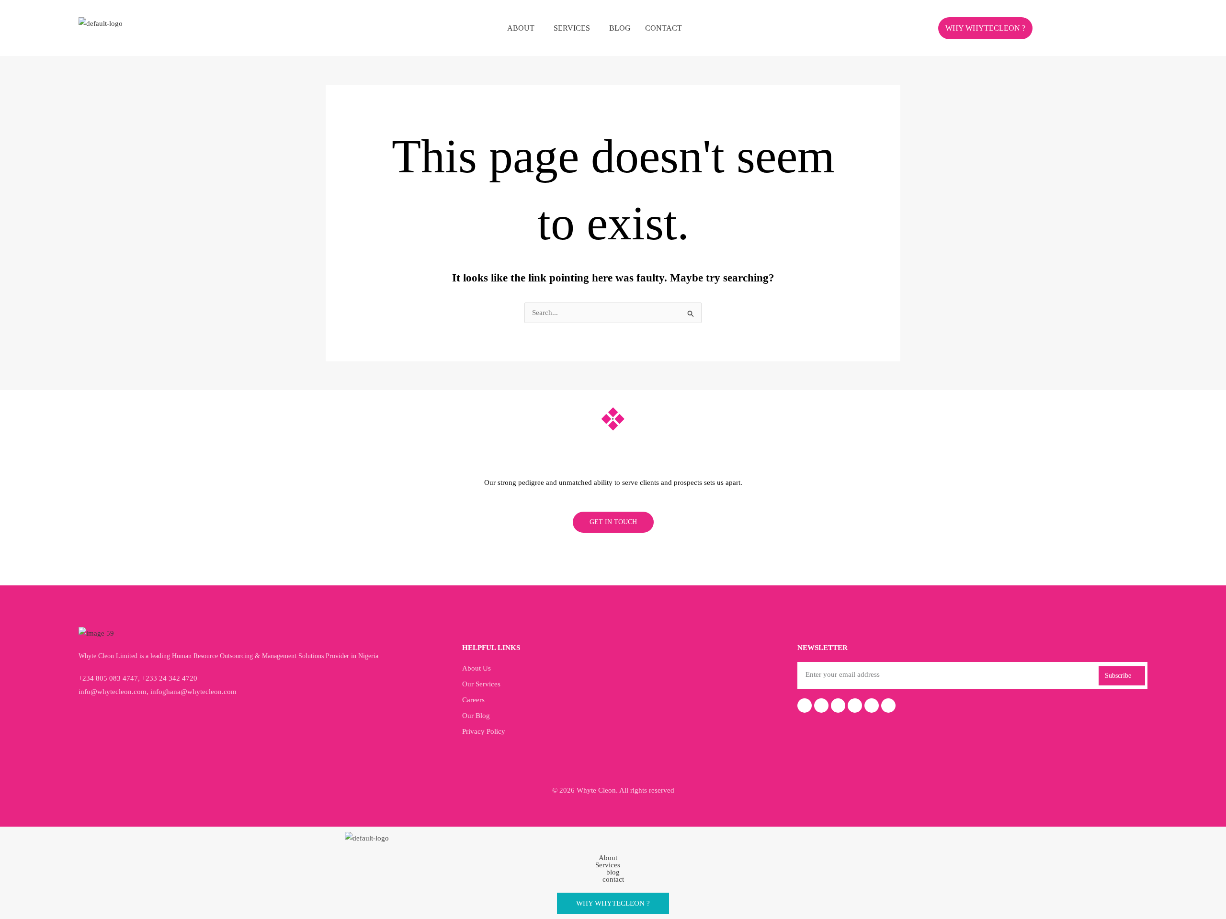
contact (663, 28)
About (520, 28)
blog (620, 28)
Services (572, 28)
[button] (523, 28)
